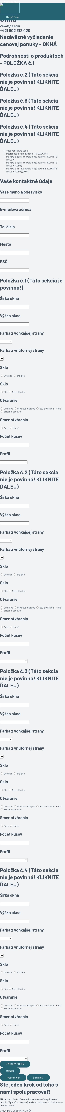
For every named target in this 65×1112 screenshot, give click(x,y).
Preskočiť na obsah (10, 1)
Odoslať (10, 1070)
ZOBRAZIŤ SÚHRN (15, 1064)
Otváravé (8, 408)
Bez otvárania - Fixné (50, 408)
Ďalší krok (38, 1077)
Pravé (16, 427)
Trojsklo (21, 375)
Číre (6, 391)
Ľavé (6, 427)
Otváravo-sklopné (26, 408)
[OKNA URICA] (10, 8)
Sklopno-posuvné (12, 411)
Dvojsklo (8, 375)
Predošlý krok (13, 1077)
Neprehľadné (18, 391)
